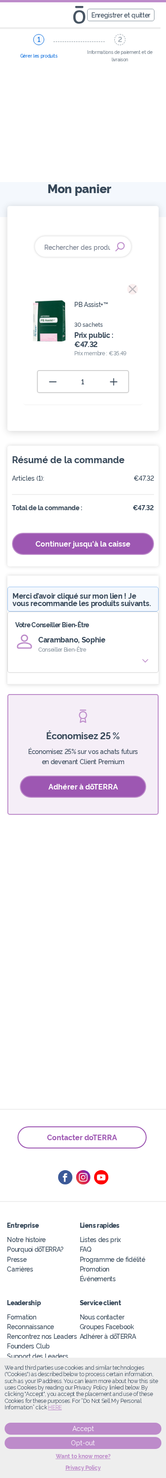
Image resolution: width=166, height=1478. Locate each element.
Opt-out (83, 1443)
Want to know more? (83, 1456)
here (55, 1407)
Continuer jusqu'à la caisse (83, 543)
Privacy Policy (83, 1468)
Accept (83, 1428)
